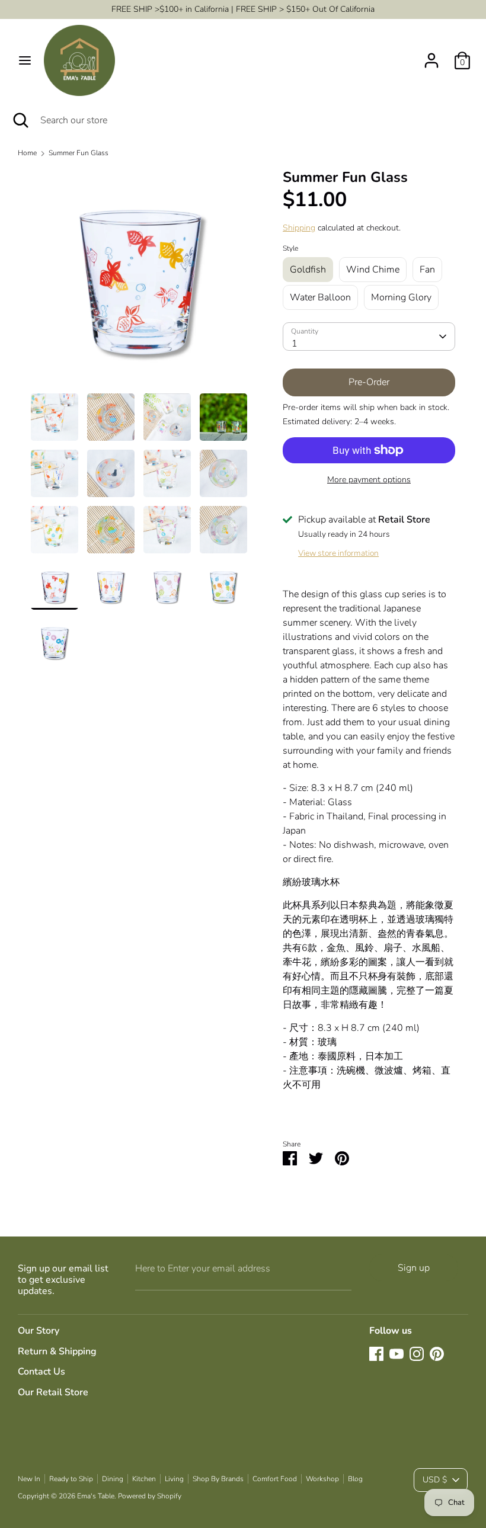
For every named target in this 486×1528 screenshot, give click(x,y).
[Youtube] (396, 1354)
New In (29, 1479)
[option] (139, 280)
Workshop (322, 1479)
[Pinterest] (437, 1354)
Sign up (414, 1267)
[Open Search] (20, 120)
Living (174, 1479)
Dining (112, 1479)
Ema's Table (95, 1496)
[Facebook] (376, 1354)
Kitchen (144, 1479)
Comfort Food (274, 1479)
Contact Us (41, 1371)
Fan (427, 269)
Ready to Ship (71, 1479)
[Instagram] (417, 1354)
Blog (355, 1479)
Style (290, 248)
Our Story (38, 1330)
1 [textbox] (295, 343)
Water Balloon (320, 297)
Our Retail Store (53, 1392)
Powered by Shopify (149, 1496)
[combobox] (369, 336)
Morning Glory (401, 297)
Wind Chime (372, 269)
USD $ (435, 1479)
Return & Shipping (57, 1351)
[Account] (431, 55)
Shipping (299, 227)
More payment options (369, 479)
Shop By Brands (218, 1479)
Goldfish (308, 269)
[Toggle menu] (25, 60)
